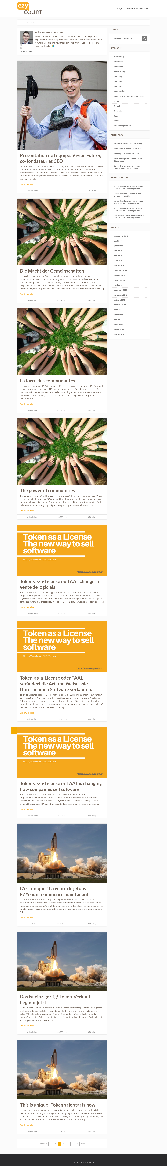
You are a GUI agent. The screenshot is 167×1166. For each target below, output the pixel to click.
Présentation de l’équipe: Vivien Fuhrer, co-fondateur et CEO (60, 158)
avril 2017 (118, 285)
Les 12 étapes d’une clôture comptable (127, 194)
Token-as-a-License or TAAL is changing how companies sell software (61, 786)
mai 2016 (118, 319)
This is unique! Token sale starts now (57, 1105)
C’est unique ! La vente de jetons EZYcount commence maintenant (54, 891)
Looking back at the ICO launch (127, 153)
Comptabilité (119, 91)
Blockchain (118, 62)
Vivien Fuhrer (32, 191)
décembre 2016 (120, 290)
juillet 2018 (118, 246)
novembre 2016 (120, 295)
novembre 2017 (120, 275)
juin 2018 (118, 250)
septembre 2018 (121, 236)
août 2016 (118, 310)
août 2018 (118, 241)
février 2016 (119, 329)
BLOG (146, 9)
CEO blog (92, 300)
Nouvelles (92, 191)
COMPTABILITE (128, 9)
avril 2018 (118, 260)
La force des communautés (47, 380)
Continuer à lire (27, 184)
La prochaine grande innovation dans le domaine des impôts (127, 167)
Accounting (119, 57)
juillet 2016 (118, 315)
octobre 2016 (119, 300)
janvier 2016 (119, 334)
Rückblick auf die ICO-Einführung (128, 144)
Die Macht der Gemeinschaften (52, 271)
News (116, 101)
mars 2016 (118, 324)
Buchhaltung (119, 71)
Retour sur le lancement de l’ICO (127, 149)
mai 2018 (118, 255)
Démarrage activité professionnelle (129, 96)
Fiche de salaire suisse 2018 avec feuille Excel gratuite (128, 187)
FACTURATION (138, 9)
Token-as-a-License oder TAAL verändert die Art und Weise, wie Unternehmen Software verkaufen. (56, 683)
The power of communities (47, 490)
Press (116, 116)
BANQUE (119, 9)
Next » (84, 1143)
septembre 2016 (121, 305)
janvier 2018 (119, 265)
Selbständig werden (122, 125)
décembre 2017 (120, 270)
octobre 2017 (119, 280)
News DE (117, 106)
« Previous (42, 1143)
